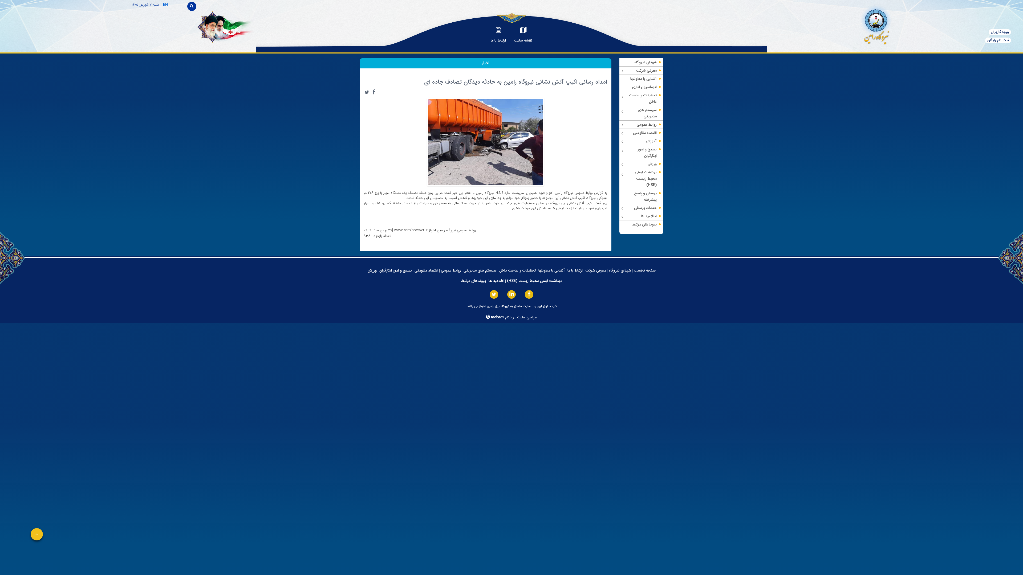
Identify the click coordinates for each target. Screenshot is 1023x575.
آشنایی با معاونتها (551, 270)
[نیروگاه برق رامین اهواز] (832, 25)
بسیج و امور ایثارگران (395, 270)
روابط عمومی (451, 270)
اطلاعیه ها (496, 281)
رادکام (509, 317)
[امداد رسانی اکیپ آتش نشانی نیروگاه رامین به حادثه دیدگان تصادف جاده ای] (486, 142)
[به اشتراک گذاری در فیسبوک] (373, 92)
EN (165, 5)
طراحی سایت (527, 317)
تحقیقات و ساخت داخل (517, 270)
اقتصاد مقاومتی (426, 270)
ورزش (372, 270)
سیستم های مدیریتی (480, 270)
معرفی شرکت (595, 270)
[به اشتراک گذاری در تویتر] (366, 92)
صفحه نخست (645, 270)
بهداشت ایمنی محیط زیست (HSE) (534, 281)
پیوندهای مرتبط (473, 281)
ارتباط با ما (575, 270)
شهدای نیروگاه (620, 270)
